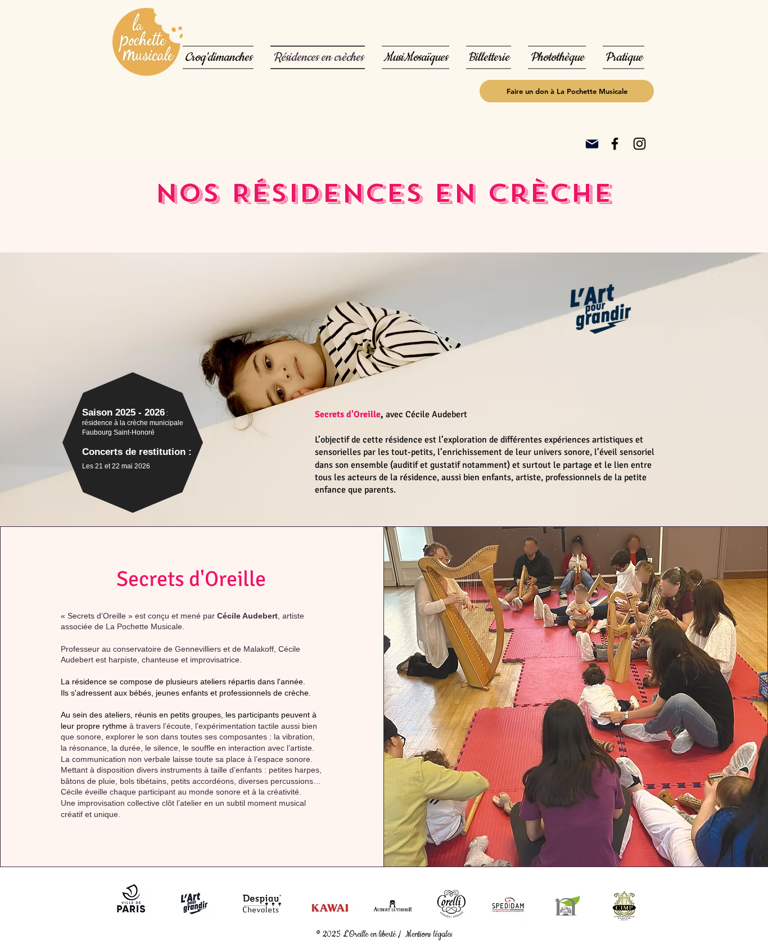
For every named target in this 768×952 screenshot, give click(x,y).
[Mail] (592, 144)
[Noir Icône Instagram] (639, 144)
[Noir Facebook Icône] (615, 144)
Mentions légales (430, 934)
